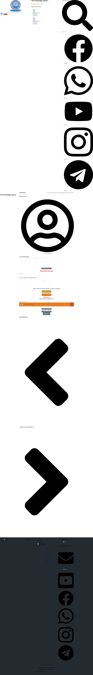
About (34, 10)
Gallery (34, 11)
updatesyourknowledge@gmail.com (51, 671)
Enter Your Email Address (46, 290)
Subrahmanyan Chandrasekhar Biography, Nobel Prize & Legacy (71, 192)
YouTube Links (35, 15)
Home (34, 9)
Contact (34, 20)
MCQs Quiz (35, 14)
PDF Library (35, 13)
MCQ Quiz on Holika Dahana (30, 277)
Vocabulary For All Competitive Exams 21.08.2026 (50, 192)
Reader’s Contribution (47, 559)
